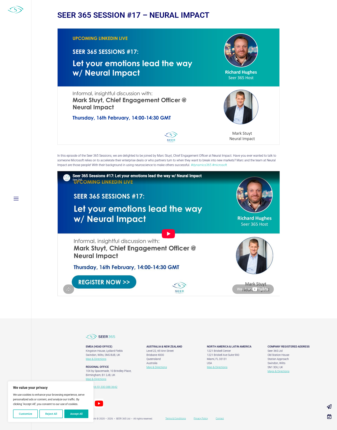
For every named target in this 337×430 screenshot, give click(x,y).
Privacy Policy (201, 418)
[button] (16, 199)
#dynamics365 (201, 165)
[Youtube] (99, 403)
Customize (25, 413)
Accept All (76, 413)
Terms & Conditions (175, 418)
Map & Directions (96, 359)
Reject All (51, 413)
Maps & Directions (278, 371)
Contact (220, 418)
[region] (51, 401)
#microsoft (219, 165)
